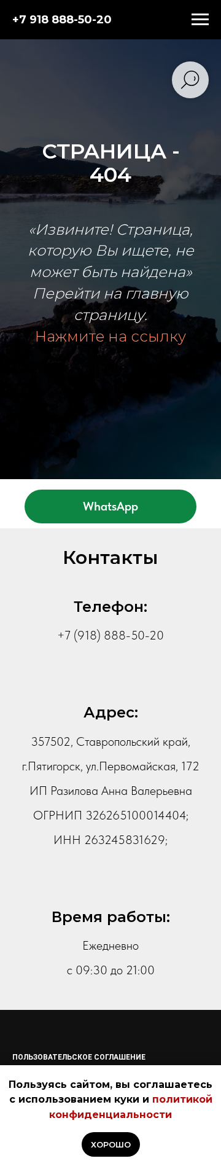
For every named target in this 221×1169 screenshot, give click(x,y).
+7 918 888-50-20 (62, 19)
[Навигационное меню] (200, 20)
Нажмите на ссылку (110, 681)
